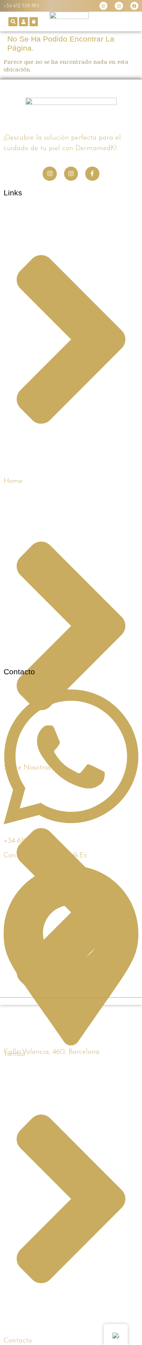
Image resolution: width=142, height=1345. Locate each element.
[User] (23, 21)
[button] (12, 21)
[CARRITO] (33, 21)
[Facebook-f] (92, 173)
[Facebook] (134, 6)
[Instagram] (103, 6)
